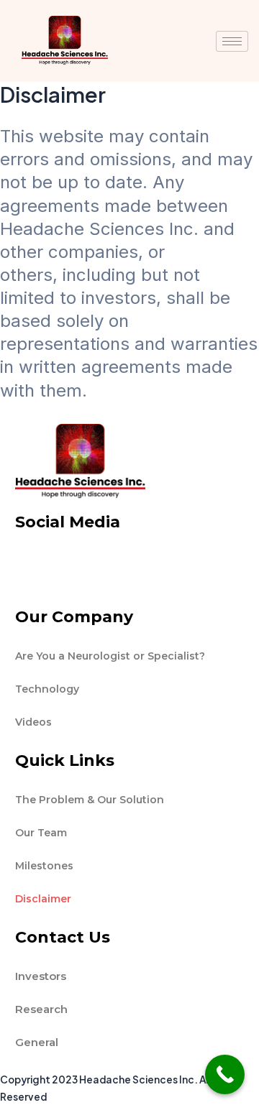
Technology (47, 689)
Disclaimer (43, 898)
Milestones (44, 865)
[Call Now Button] (225, 1074)
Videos (33, 722)
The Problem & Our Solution (89, 799)
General (36, 1042)
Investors (40, 976)
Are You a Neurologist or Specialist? (110, 655)
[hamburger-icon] (232, 41)
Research (41, 1009)
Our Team (41, 832)
